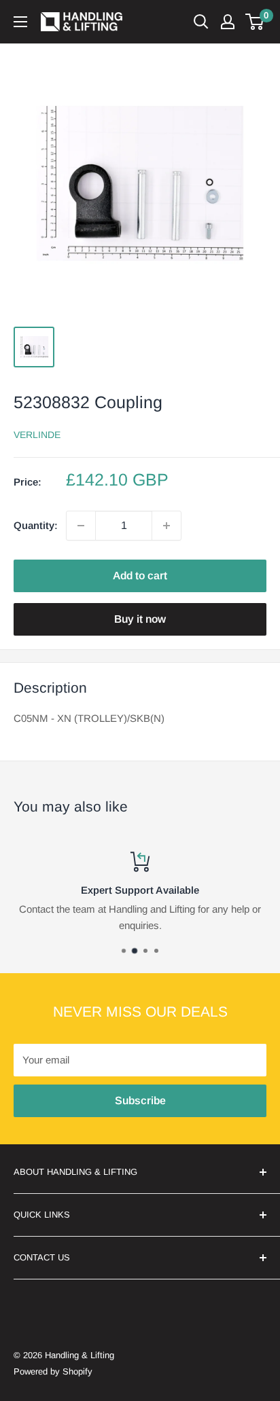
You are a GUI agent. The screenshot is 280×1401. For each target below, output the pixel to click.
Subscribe (140, 1100)
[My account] (227, 21)
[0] (255, 22)
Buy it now (140, 619)
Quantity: (36, 525)
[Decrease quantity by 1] (81, 525)
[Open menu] (20, 21)
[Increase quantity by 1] (166, 525)
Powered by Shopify (53, 1371)
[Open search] (201, 21)
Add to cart (140, 575)
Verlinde (37, 434)
